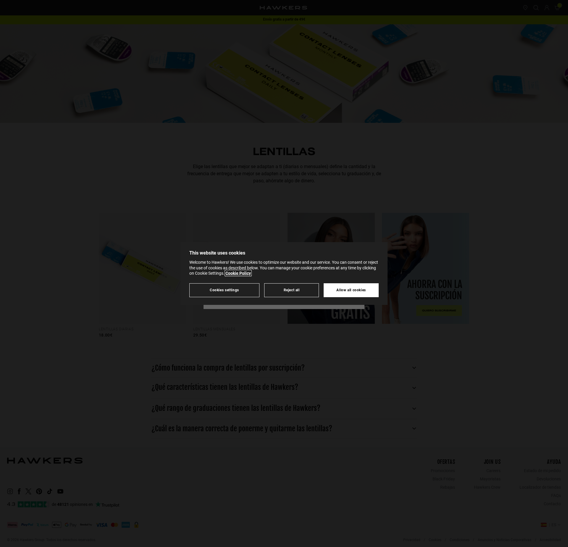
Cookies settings (224, 290)
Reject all (292, 290)
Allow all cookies (351, 290)
